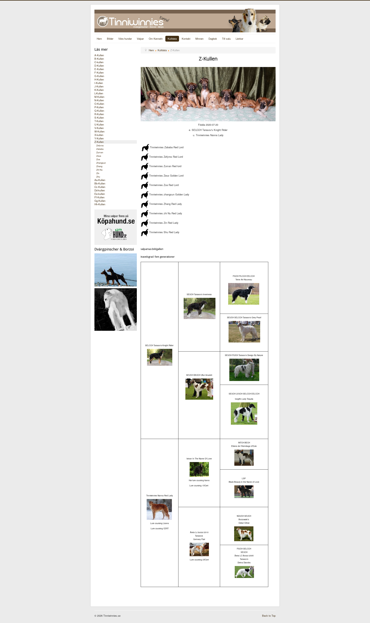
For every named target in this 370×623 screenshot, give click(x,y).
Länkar (239, 38)
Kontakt (186, 38)
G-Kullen (99, 76)
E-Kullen (99, 69)
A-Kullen (99, 55)
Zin (97, 173)
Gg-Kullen (99, 201)
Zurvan (99, 152)
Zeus (98, 155)
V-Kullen (99, 128)
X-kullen (98, 135)
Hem (99, 38)
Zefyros (100, 145)
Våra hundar (125, 38)
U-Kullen (99, 124)
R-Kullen (99, 114)
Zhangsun (101, 162)
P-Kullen (99, 107)
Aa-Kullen (99, 180)
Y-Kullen (99, 138)
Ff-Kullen (99, 197)
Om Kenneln (156, 38)
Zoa (98, 159)
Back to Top (269, 615)
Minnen (199, 38)
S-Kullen (99, 117)
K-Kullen (99, 90)
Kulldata (172, 38)
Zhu (98, 176)
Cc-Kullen (99, 187)
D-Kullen (99, 65)
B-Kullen (99, 58)
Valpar (140, 38)
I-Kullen (98, 83)
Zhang (99, 166)
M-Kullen (99, 97)
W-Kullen (99, 131)
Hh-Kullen (99, 204)
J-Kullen (98, 86)
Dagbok (213, 38)
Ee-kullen (99, 194)
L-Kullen (98, 93)
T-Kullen (98, 121)
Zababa (99, 148)
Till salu (226, 38)
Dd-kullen (99, 190)
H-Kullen (99, 79)
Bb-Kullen (99, 183)
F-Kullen (99, 72)
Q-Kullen (99, 110)
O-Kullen (99, 104)
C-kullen (98, 62)
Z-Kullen (99, 142)
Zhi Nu (99, 169)
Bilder (110, 38)
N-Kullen (99, 100)
